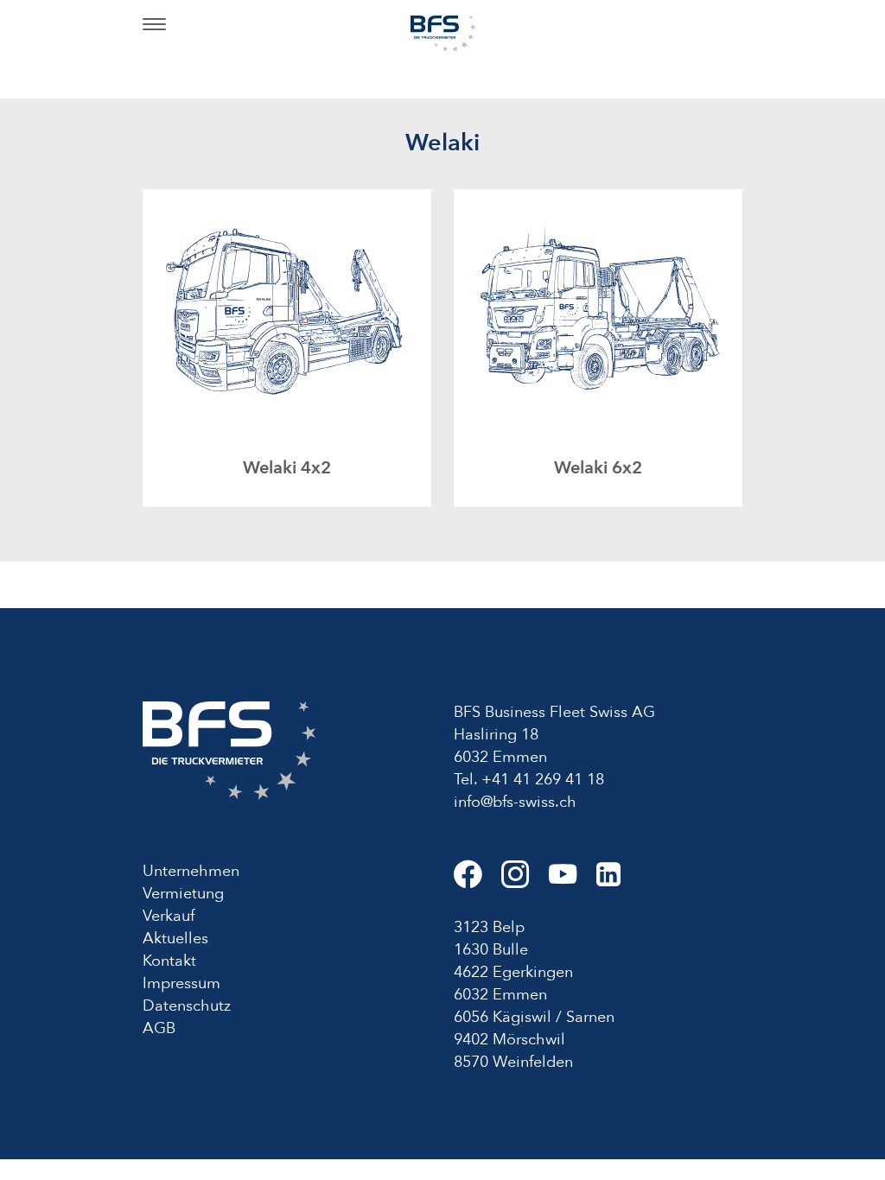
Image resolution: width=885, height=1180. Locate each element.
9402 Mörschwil (509, 1039)
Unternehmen (191, 871)
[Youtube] (572, 881)
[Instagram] (525, 881)
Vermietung (183, 893)
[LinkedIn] (616, 881)
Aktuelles (175, 938)
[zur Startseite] (443, 32)
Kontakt (169, 961)
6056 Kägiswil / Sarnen (534, 1017)
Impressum (181, 983)
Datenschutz (187, 1006)
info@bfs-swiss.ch (515, 802)
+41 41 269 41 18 (542, 779)
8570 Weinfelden (513, 1062)
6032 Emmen (500, 995)
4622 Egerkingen (513, 972)
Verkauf (168, 916)
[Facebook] (477, 881)
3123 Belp (489, 927)
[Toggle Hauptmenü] (154, 26)
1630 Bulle (491, 950)
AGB (159, 1028)
